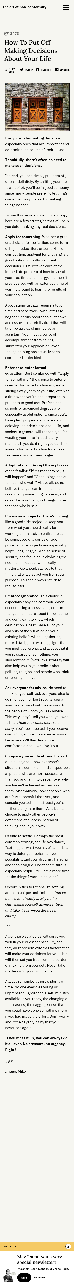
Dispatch (10, 1246)
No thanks (39, 1277)
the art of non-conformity (24, 7)
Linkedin (65, 69)
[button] (66, 7)
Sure (24, 1277)
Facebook (46, 69)
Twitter (29, 69)
